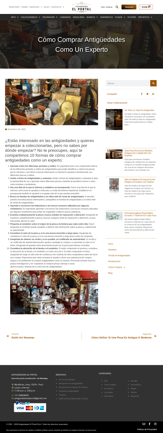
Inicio (110, 244)
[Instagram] (155, 424)
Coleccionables (29, 17)
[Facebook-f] (149, 424)
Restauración (114, 261)
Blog (46, 7)
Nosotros (14, 7)
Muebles (91, 17)
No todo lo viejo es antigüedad (139, 110)
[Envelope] (143, 424)
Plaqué (118, 17)
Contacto (56, 7)
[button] (117, 7)
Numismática (106, 17)
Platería (132, 17)
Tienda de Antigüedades (119, 255)
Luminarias (65, 17)
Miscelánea (78, 17)
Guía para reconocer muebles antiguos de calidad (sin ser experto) (138, 153)
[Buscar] (153, 83)
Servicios (34, 7)
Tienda (24, 7)
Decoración (49, 17)
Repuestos (143, 17)
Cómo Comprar (115, 267)
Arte (13, 17)
